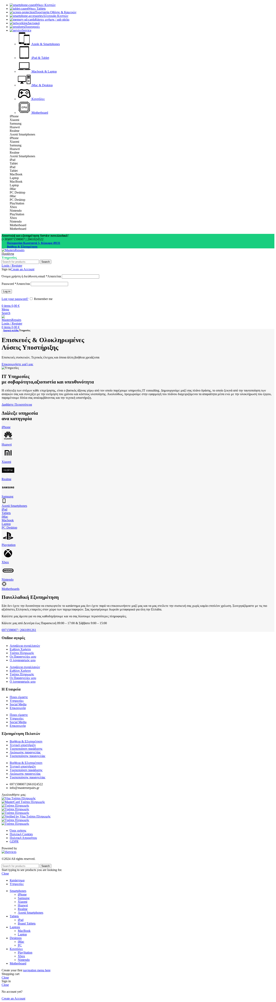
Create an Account (22, 269)
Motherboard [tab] (18, 225)
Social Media (18, 704)
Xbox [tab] (13, 207)
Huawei (7, 444)
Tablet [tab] (14, 163)
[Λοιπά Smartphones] (4, 502)
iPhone (6, 427)
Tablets (6, 513)
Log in (6, 291)
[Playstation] (8, 541)
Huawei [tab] (15, 127)
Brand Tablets (27, 923)
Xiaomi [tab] (14, 120)
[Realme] (8, 475)
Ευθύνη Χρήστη (20, 649)
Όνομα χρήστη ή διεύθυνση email (31, 276)
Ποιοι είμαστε (19, 697)
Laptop (6, 524)
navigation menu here (37, 970)
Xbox (5, 562)
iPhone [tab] (14, 116)
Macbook (8, 520)
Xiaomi (6, 462)
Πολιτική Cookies (21, 834)
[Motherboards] (4, 585)
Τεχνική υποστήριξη (23, 745)
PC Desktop (9, 527)
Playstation (9, 545)
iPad (4, 509)
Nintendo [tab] (16, 210)
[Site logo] (13, 250)
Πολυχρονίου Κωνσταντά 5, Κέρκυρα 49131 (33, 243)
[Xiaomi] (8, 458)
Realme (6, 479)
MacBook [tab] (16, 174)
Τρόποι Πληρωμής (22, 653)
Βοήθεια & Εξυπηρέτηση (22, 246)
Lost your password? (15, 299)
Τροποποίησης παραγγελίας (27, 756)
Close (5, 873)
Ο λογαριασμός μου (23, 660)
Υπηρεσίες (17, 700)
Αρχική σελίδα (11, 330)
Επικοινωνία (18, 708)
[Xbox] (8, 558)
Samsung (7, 496)
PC (20, 945)
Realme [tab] (14, 130)
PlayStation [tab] (17, 203)
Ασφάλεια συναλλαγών (25, 645)
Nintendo (8, 579)
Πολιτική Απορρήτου (23, 838)
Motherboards (10, 589)
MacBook (24, 930)
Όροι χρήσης (18, 830)
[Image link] (19, 798)
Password (16, 283)
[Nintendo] (8, 576)
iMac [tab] (13, 189)
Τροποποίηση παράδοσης (26, 748)
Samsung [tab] (15, 123)
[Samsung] (8, 493)
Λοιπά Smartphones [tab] (22, 134)
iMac (5, 516)
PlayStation (25, 952)
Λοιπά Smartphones (14, 505)
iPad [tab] (12, 159)
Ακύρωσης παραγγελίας (25, 752)
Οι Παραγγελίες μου (23, 656)
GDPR (14, 841)
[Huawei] (8, 441)
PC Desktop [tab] (17, 192)
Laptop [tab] (14, 178)
